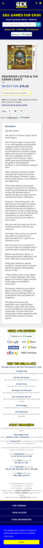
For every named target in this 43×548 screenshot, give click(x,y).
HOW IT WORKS (21, 493)
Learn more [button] (8, 536)
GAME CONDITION (22, 490)
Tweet (15, 111)
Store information (21, 519)
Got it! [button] (21, 542)
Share (9, 111)
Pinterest (21, 111)
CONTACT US (25, 497)
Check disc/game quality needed (14, 105)
